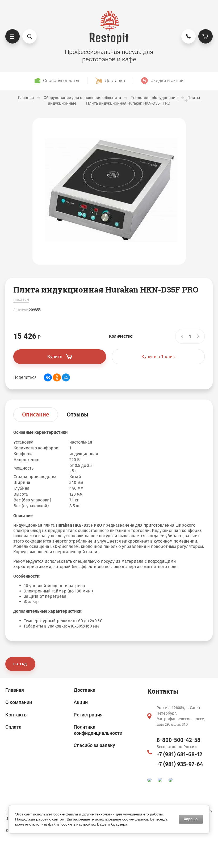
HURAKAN (21, 300)
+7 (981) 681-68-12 (179, 754)
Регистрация (88, 715)
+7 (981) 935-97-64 (180, 764)
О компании (18, 702)
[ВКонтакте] (48, 377)
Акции (81, 702)
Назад (20, 664)
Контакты (16, 715)
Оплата (13, 727)
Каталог (12, 36)
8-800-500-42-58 (178, 740)
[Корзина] (205, 36)
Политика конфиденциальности (98, 730)
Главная (14, 690)
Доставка (84, 690)
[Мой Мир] (66, 377)
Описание (35, 414)
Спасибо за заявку (94, 745)
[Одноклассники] (57, 377)
